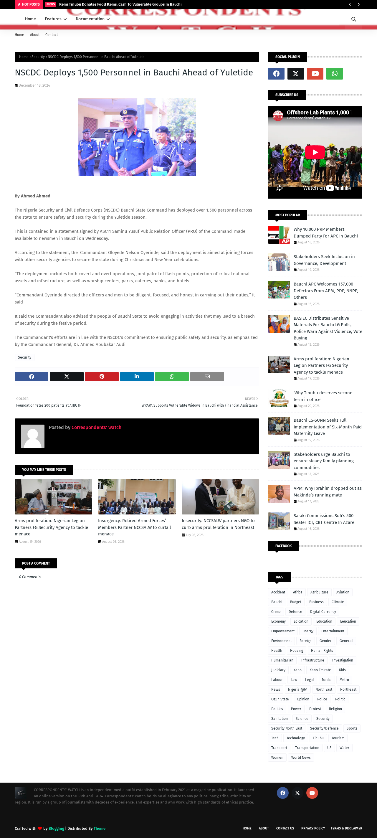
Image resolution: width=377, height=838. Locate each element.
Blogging (56, 828)
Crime (276, 612)
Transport (279, 748)
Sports (352, 728)
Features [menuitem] (53, 19)
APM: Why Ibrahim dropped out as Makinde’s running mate (328, 492)
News (275, 689)
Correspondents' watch (95, 427)
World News (301, 757)
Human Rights (322, 651)
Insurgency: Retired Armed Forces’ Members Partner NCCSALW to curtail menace (134, 527)
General (346, 641)
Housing (296, 651)
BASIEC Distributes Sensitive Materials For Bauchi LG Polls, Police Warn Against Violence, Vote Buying (328, 328)
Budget (295, 602)
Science (302, 719)
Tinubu (318, 738)
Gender (326, 641)
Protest (315, 709)
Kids (342, 670)
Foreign (306, 641)
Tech (275, 738)
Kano (297, 670)
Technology (296, 738)
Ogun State (280, 699)
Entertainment (332, 631)
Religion (335, 709)
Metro (344, 680)
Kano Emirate (320, 670)
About (34, 35)
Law (294, 680)
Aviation (342, 592)
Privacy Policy (313, 828)
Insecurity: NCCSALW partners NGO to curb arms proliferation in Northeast (218, 524)
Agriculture (319, 592)
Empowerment (283, 631)
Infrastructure (312, 660)
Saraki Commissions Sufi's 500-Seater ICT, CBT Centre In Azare (324, 519)
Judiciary (278, 670)
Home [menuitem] (30, 19)
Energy (307, 631)
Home (19, 35)
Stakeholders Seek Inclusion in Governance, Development (324, 260)
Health (276, 651)
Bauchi (276, 602)
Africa (297, 592)
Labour (277, 680)
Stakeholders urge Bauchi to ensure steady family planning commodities (324, 461)
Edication (301, 621)
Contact (51, 35)
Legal (309, 680)
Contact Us (285, 828)
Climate (338, 602)
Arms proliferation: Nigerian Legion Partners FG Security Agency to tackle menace (51, 527)
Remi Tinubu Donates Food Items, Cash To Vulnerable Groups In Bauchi (120, 4)
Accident (278, 592)
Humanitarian (282, 660)
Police (322, 699)
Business (316, 602)
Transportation (307, 748)
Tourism (338, 738)
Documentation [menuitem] (90, 19)
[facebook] (276, 74)
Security (38, 57)
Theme (99, 828)
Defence (295, 612)
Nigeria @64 (297, 689)
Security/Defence (324, 728)
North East (323, 689)
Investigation (342, 660)
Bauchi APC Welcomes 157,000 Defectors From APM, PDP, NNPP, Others (326, 290)
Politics (277, 709)
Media (327, 680)
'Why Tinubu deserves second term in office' (323, 396)
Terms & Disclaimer (346, 828)
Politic (340, 699)
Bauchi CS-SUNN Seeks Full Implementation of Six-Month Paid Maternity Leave (328, 427)
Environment (281, 641)
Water (344, 748)
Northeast (348, 689)
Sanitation (279, 719)
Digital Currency (323, 612)
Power (296, 709)
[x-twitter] (295, 74)
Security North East (286, 728)
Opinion (303, 699)
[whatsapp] (334, 74)
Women (277, 757)
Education (324, 621)
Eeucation (348, 621)
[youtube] (315, 74)
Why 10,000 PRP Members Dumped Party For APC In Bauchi (326, 233)
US (329, 748)
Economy (278, 621)
